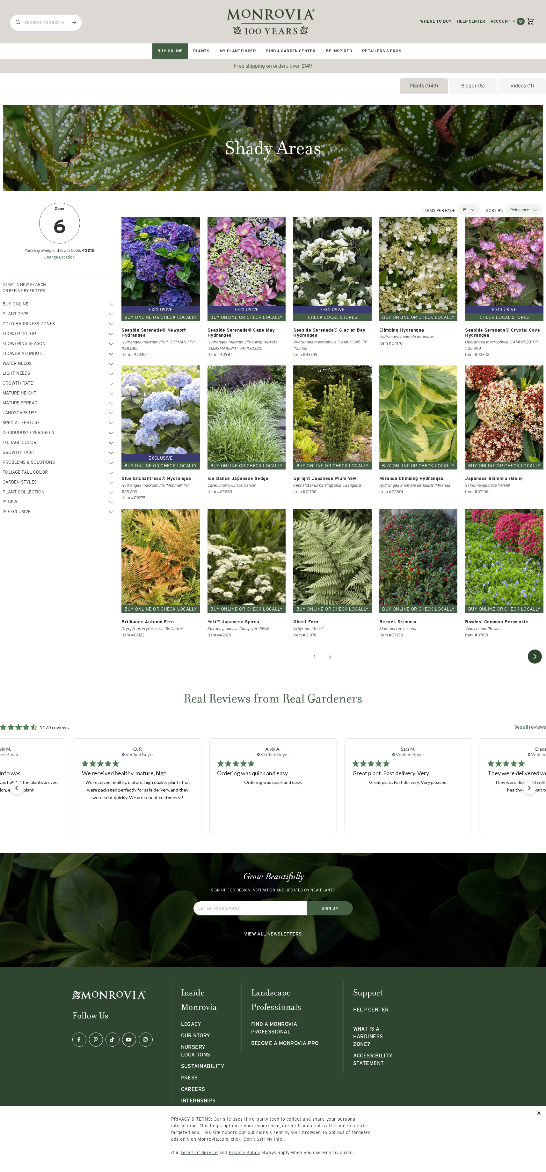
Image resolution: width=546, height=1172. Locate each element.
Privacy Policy (244, 1152)
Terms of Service (199, 1152)
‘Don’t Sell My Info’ (263, 1139)
